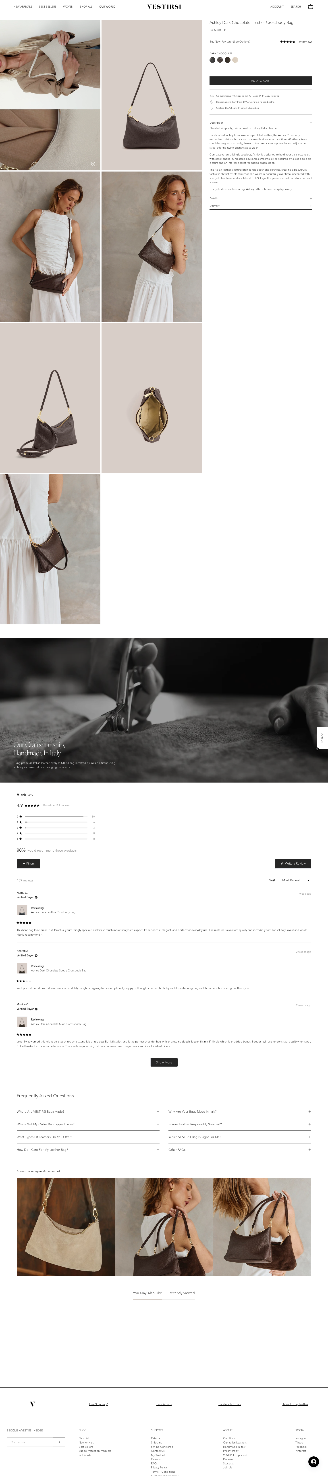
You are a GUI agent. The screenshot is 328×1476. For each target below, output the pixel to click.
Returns (155, 1438)
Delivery (215, 205)
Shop (82, 1430)
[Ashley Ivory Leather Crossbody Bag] (235, 60)
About (228, 1430)
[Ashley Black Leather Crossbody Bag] (212, 60)
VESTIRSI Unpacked (235, 1455)
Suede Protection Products (95, 1450)
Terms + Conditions (163, 1471)
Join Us (227, 1467)
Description (217, 122)
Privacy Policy (159, 1467)
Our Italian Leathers (235, 1442)
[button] (47, 6)
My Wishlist (158, 1455)
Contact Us (157, 1450)
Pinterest (300, 1450)
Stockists (228, 1463)
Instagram (301, 1438)
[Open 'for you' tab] (313, 1461)
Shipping (156, 1442)
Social (300, 1430)
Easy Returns (164, 1404)
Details (214, 198)
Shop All (84, 1438)
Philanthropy (231, 1450)
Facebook (301, 1446)
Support (157, 1430)
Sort (272, 880)
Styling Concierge (162, 1446)
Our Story (229, 1438)
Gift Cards (85, 1455)
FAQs (154, 1463)
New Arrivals (86, 1442)
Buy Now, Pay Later (230, 41)
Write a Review (297, 864)
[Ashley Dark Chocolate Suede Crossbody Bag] (227, 60)
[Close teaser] (317, 749)
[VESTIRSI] (164, 6)
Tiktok (299, 1442)
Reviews (228, 1459)
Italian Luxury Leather (295, 1404)
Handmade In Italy (229, 1404)
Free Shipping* (98, 1404)
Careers (155, 1459)
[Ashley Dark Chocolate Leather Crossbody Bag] (220, 60)
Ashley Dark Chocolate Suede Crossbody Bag (59, 970)
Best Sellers (86, 1446)
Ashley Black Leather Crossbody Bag (53, 912)
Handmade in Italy (234, 1446)
